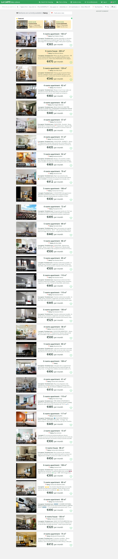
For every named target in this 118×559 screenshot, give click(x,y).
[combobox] (8, 6)
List (114, 7)
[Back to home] (10, 2)
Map (107, 7)
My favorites (99, 7)
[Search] (17, 6)
